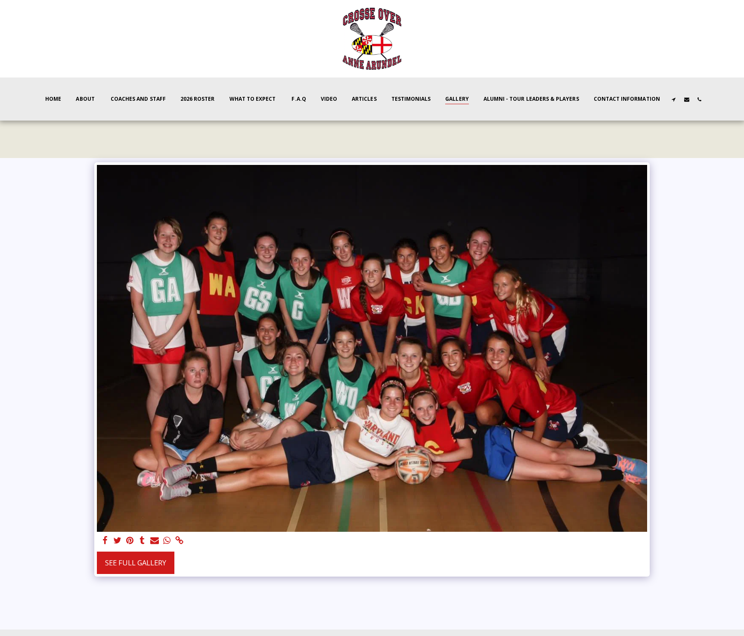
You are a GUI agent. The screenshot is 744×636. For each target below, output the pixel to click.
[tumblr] (142, 541)
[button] (674, 99)
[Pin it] (129, 541)
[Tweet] (117, 541)
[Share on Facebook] (104, 541)
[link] (179, 541)
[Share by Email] (154, 541)
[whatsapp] (167, 541)
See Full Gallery (135, 563)
